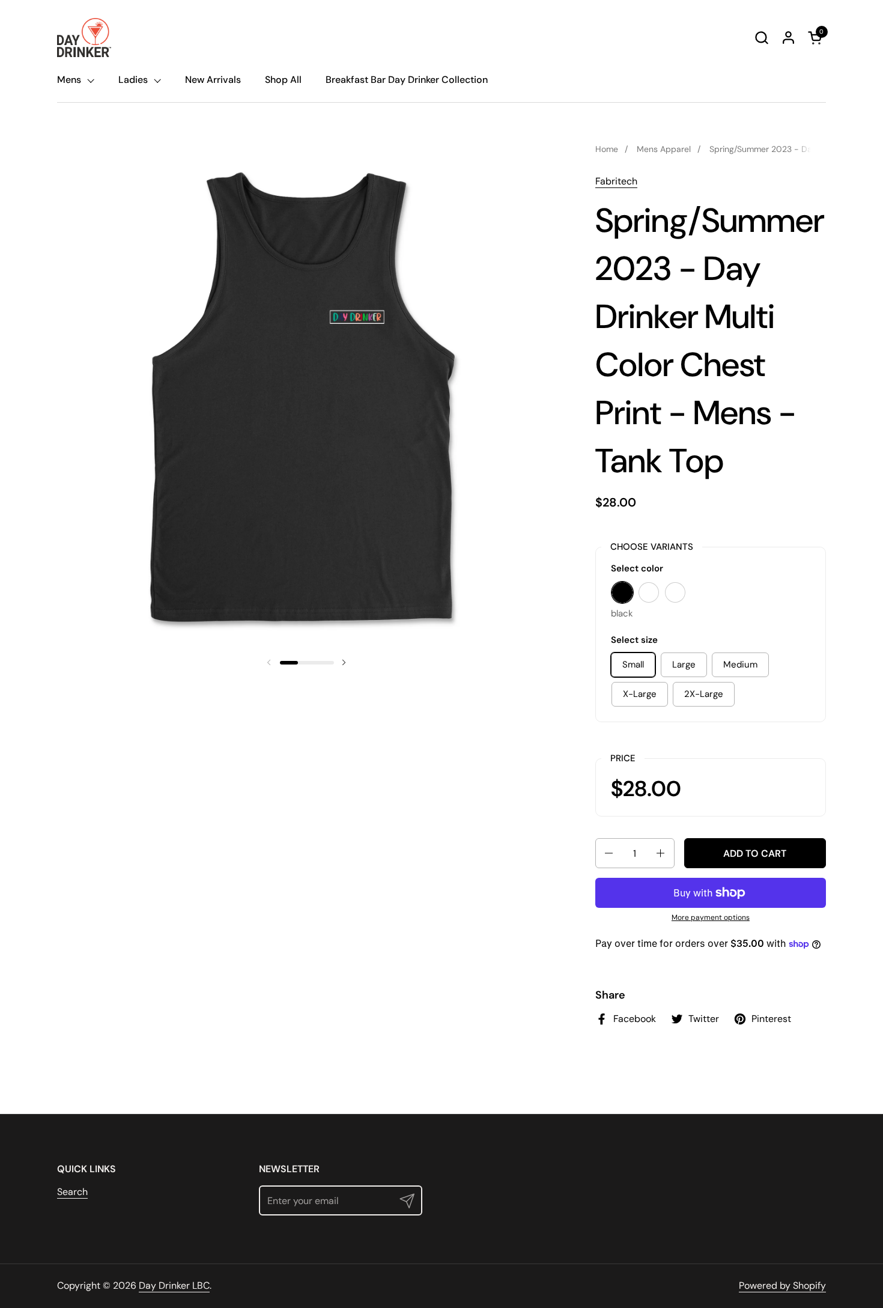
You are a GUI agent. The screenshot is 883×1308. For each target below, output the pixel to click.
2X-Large (703, 694)
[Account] (788, 37)
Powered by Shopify (782, 1285)
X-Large (640, 694)
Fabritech (616, 181)
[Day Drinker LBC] (84, 37)
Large (684, 665)
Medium (740, 665)
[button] (761, 37)
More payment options (711, 917)
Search (72, 1191)
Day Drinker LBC (174, 1285)
